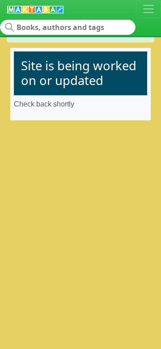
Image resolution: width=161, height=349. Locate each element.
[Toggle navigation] (148, 9)
